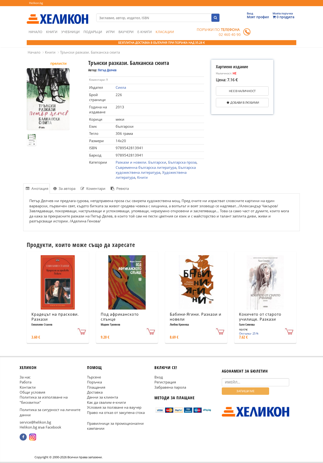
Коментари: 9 (98, 80)
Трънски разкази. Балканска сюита (90, 52)
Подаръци (92, 32)
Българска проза (182, 162)
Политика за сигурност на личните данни (50, 412)
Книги (51, 32)
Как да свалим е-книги (106, 402)
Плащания (96, 387)
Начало (35, 32)
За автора (66, 188)
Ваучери (126, 32)
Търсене (94, 377)
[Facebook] (23, 437)
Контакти (28, 387)
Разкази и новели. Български (141, 162)
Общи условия (32, 392)
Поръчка (94, 382)
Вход (158, 377)
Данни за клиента (102, 397)
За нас (25, 377)
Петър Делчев (107, 70)
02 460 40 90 (230, 34)
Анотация (39, 188)
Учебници (70, 32)
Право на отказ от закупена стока (116, 412)
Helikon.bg (36, 3)
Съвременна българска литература (146, 167)
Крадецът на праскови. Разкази (55, 317)
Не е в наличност (242, 91)
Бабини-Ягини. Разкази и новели (195, 317)
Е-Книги (144, 32)
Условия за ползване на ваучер (114, 407)
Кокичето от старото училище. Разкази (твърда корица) (260, 319)
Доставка (95, 392)
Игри (110, 32)
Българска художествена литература (156, 170)
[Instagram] (32, 437)
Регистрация (165, 382)
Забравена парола (170, 387)
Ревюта (122, 188)
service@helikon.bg (35, 422)
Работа (25, 382)
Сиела (121, 87)
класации (165, 32)
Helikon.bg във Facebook (40, 427)
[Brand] (57, 14)
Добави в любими (244, 102)
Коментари (95, 188)
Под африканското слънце (120, 317)
